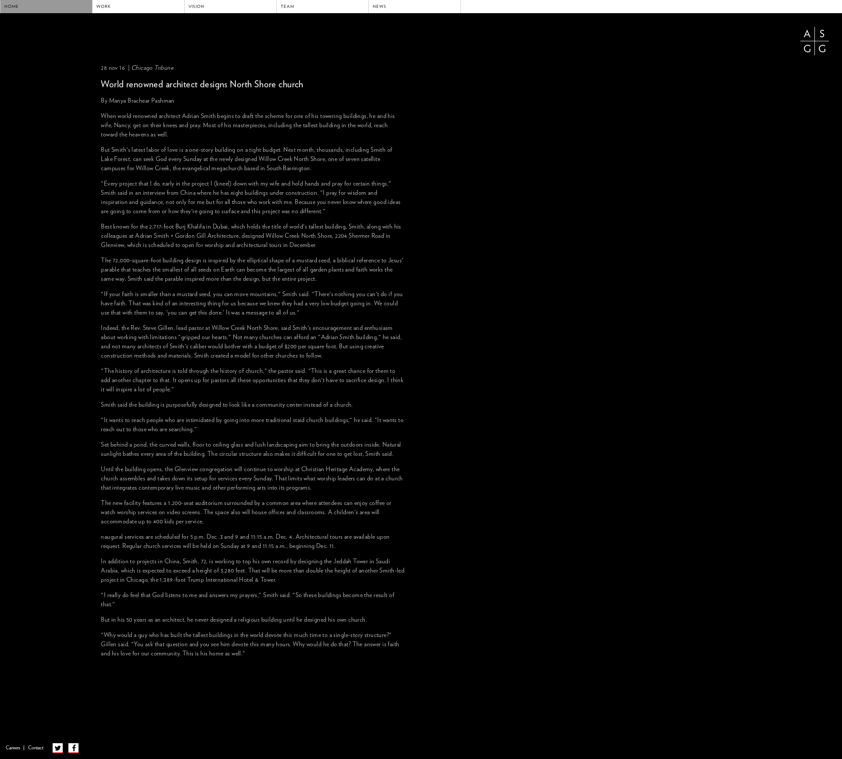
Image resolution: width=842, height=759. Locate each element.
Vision (196, 6)
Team (287, 6)
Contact (35, 747)
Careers (13, 747)
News (379, 6)
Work (103, 6)
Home (11, 6)
